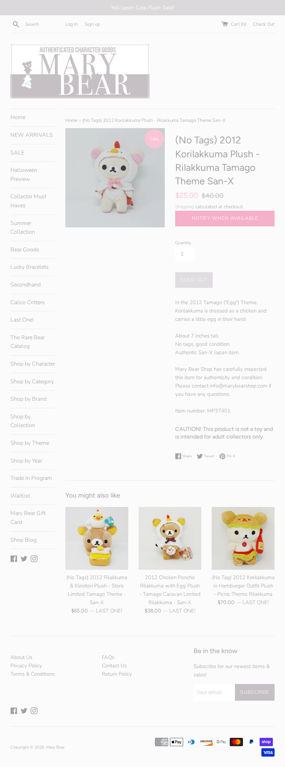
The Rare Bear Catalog (27, 342)
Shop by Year (26, 461)
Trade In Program (31, 478)
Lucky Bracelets (29, 267)
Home (17, 117)
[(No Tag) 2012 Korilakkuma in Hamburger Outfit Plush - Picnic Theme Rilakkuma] (243, 538)
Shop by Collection (22, 421)
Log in (71, 24)
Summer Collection (22, 227)
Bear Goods (24, 249)
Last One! (22, 320)
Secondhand (25, 285)
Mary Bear (55, 747)
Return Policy (117, 673)
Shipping (184, 206)
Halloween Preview (23, 174)
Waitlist (20, 496)
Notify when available (225, 218)
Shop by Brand (28, 399)
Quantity (183, 242)
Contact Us (114, 665)
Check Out (264, 24)
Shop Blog (23, 540)
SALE (17, 153)
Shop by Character (32, 364)
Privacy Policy (26, 665)
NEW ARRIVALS (31, 135)
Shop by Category (32, 381)
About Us (21, 657)
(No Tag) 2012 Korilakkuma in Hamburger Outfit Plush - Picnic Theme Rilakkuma (243, 586)
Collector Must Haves (28, 201)
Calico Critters (27, 302)
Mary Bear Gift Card (28, 517)
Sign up (92, 24)
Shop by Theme (29, 443)
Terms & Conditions (32, 673)
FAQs (108, 657)
